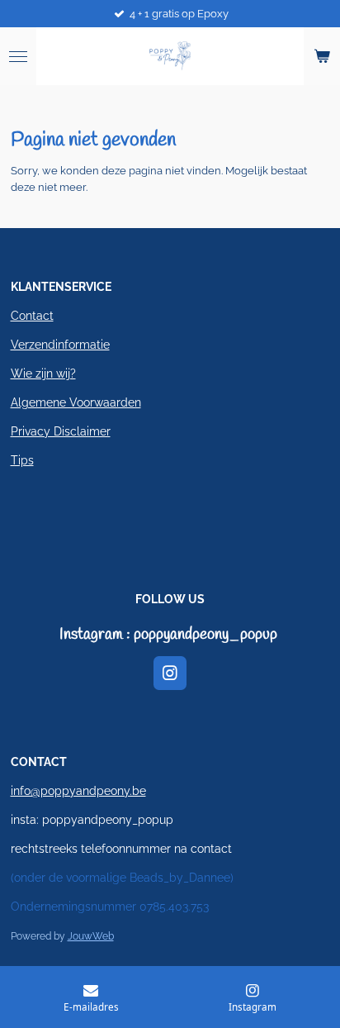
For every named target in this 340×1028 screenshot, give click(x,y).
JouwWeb (91, 936)
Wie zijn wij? (43, 373)
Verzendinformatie (60, 344)
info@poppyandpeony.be (78, 790)
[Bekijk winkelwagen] (322, 56)
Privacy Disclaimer (61, 431)
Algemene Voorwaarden (76, 402)
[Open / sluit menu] (18, 56)
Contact (32, 315)
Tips (22, 460)
